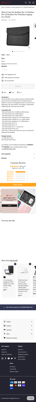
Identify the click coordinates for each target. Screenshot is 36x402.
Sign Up (9, 205)
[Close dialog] (34, 190)
